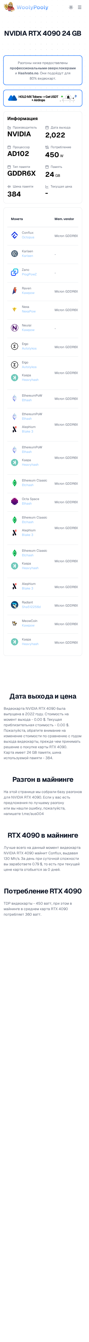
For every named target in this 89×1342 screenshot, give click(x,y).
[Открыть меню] (79, 7)
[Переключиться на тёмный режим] (71, 7)
